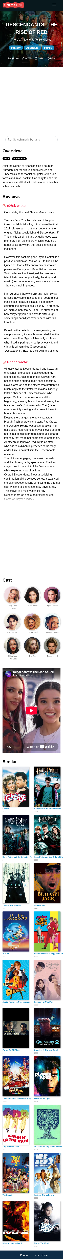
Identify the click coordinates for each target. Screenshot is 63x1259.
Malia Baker (32, 606)
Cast (7, 580)
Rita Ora (32, 656)
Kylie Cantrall (52, 606)
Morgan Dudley (52, 632)
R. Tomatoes (19, 158)
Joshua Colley (12, 632)
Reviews (11, 196)
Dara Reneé (33, 632)
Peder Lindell (52, 656)
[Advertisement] (31, 100)
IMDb (6, 158)
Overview (12, 150)
